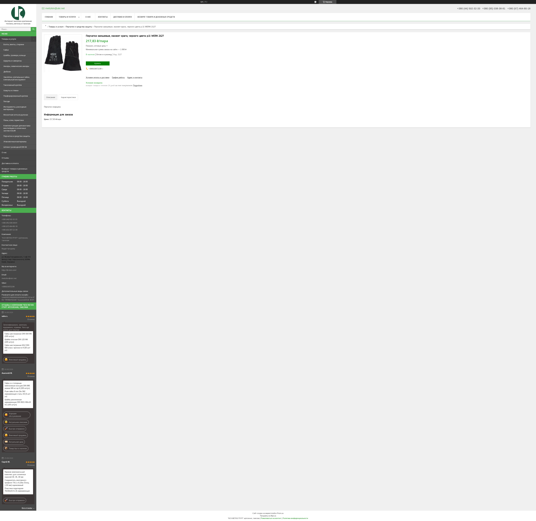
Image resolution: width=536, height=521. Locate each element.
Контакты (103, 17)
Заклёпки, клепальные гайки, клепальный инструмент (16, 78)
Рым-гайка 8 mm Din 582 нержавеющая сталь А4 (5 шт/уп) (17, 393)
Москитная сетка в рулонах (15, 114)
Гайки (6, 50)
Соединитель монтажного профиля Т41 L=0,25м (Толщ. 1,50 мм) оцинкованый (17, 482)
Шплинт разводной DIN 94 (15, 147)
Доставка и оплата (10, 163)
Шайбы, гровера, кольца (14, 55)
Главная (49, 17)
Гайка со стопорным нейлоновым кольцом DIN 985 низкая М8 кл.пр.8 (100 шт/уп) (17, 385)
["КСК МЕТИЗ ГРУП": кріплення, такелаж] (18, 13)
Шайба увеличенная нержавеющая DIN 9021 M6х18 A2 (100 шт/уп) (18, 402)
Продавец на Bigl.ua (268, 516)
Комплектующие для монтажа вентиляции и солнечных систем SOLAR (16, 128)
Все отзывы (27, 508)
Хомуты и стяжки (10, 90)
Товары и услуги (9, 39)
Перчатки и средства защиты (16, 136)
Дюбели (7, 71)
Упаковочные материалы (15, 141)
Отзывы (5, 158)
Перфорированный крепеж (15, 96)
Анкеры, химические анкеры (16, 66)
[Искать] (33, 29)
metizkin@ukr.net (9, 278)
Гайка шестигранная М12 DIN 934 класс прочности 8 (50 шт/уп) (17, 347)
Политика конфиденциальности (295, 518)
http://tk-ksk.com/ (9, 270)
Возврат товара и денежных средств (14, 170)
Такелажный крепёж (12, 85)
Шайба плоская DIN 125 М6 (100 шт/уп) (16, 340)
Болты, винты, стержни (13, 44)
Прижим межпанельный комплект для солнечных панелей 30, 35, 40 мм (15, 474)
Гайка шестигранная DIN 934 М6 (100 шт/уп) (18, 335)
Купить (97, 63)
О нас (4, 152)
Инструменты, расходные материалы (14, 108)
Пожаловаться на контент (271, 518)
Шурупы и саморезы (12, 60)
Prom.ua (280, 513)
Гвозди (6, 101)
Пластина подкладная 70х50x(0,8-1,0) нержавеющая (17, 489)
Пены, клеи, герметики (13, 120)
